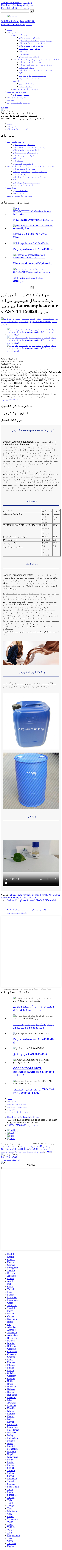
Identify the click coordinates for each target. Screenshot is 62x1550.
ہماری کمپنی (21, 94)
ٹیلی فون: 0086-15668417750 (16, 2)
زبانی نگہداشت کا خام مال (35, 40)
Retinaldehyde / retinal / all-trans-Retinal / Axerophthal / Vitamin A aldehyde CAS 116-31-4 (30, 896)
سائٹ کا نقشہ (9, 1146)
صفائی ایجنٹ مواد (30, 62)
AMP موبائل (44, 1146)
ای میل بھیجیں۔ (10, 1159)
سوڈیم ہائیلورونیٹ (25, 89)
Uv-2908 (33, 1149)
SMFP (48, 1151)
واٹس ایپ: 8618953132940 (15, 8)
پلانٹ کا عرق (26, 83)
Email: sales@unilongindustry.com (17, 5)
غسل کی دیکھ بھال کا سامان (35, 70)
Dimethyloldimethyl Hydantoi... (32, 263)
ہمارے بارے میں (16, 91)
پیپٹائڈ (24, 54)
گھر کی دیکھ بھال (18, 129)
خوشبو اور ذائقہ (29, 48)
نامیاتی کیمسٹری (30, 78)
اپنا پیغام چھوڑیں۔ (13, 399)
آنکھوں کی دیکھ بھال (32, 43)
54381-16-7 (22, 1149)
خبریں (11, 100)
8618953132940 (9, 1157)
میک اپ (23, 51)
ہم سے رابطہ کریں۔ (18, 102)
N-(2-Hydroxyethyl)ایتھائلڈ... (33, 219)
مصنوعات (12, 32)
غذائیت (17, 81)
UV (21, 73)
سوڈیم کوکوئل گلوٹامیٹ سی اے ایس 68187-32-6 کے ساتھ (33, 1026)
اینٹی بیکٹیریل (29, 56)
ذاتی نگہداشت (21, 35)
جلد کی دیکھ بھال (30, 37)
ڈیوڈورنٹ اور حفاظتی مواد (36, 64)
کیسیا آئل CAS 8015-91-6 (30, 1054)
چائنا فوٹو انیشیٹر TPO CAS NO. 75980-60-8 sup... (34, 1091)
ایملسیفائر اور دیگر (32, 75)
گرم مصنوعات (27, 1146)
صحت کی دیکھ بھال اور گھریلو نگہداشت (36, 59)
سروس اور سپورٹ (16, 97)
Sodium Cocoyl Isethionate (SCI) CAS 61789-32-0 (31, 900)
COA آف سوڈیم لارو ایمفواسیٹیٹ (26, 909)
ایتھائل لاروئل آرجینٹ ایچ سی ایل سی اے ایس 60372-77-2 (33, 1008)
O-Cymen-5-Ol (8, 1149)
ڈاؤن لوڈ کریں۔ (16, 912)
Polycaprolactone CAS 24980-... (33, 249)
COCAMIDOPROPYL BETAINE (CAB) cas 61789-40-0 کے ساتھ (33, 1072)
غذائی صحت (25, 86)
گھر (9, 29)
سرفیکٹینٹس (26, 67)
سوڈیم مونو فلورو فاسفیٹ (40, 1150)
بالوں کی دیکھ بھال (31, 45)
